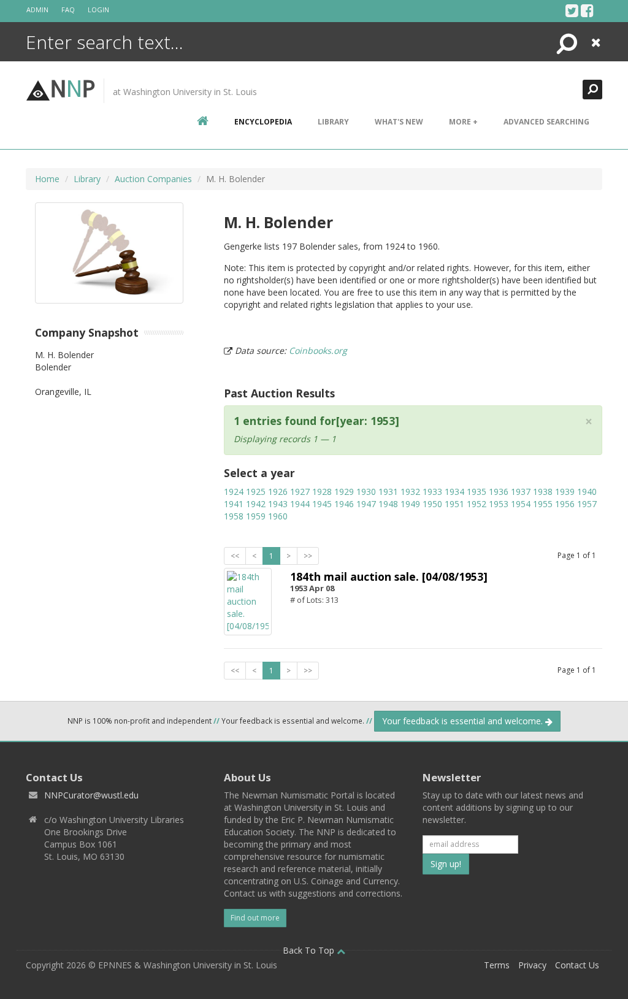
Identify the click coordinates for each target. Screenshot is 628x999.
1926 (278, 491)
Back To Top (310, 950)
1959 (256, 516)
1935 (476, 491)
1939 (565, 491)
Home (47, 179)
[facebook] (587, 10)
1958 (233, 516)
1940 (587, 491)
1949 (410, 504)
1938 (543, 491)
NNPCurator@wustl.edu (91, 795)
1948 (388, 504)
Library (333, 122)
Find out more (255, 918)
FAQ (68, 9)
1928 (322, 491)
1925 (256, 491)
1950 (432, 504)
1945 (322, 504)
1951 (454, 504)
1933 (432, 491)
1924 (233, 491)
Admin (37, 9)
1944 (300, 504)
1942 (256, 504)
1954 (520, 504)
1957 (587, 504)
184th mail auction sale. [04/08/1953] (389, 576)
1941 (233, 504)
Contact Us (577, 965)
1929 (344, 491)
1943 (278, 504)
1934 (454, 491)
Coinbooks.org (318, 350)
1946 (344, 504)
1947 (366, 504)
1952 (476, 504)
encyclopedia (263, 122)
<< (235, 556)
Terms (497, 965)
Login (98, 9)
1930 (366, 491)
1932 (410, 491)
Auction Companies (153, 179)
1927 (300, 491)
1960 (278, 516)
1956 (565, 504)
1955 (543, 504)
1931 (388, 491)
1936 (498, 491)
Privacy (532, 965)
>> (308, 556)
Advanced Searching (546, 122)
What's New (399, 122)
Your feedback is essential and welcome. (463, 721)
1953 (498, 504)
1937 (520, 491)
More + (463, 122)
